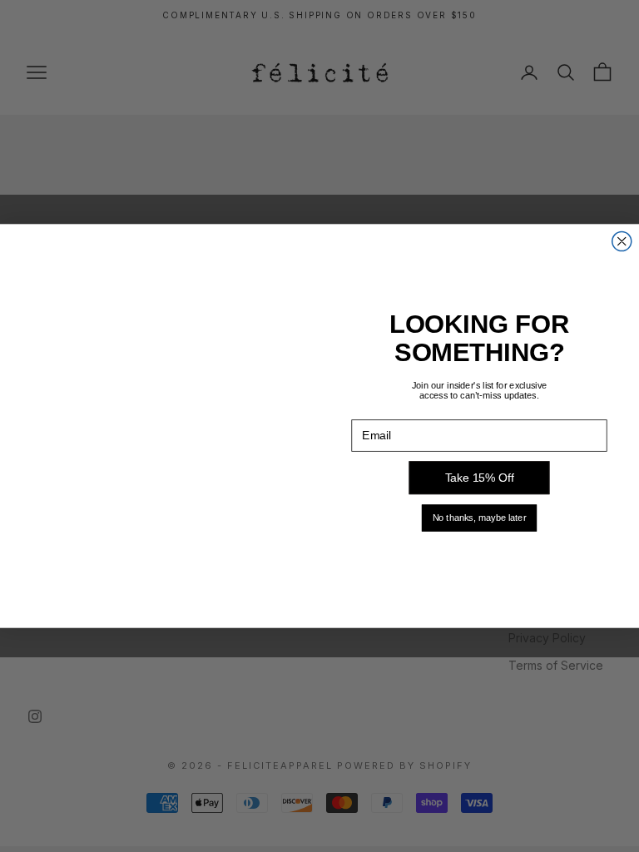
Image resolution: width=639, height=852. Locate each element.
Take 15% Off (479, 478)
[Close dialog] (622, 241)
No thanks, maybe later (480, 518)
